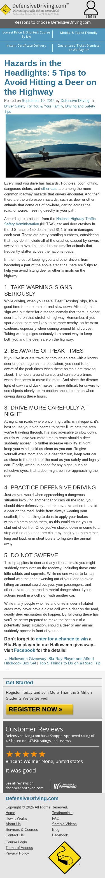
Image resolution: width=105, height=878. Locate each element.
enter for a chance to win (62, 639)
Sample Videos (64, 824)
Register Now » (35, 709)
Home (10, 813)
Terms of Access (19, 848)
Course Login (16, 842)
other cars (49, 188)
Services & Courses (22, 829)
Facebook (24, 650)
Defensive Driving (75, 101)
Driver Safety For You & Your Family (33, 106)
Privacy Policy (17, 853)
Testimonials (62, 813)
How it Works (16, 818)
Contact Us (15, 835)
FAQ (55, 818)
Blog (55, 829)
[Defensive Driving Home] (38, 9)
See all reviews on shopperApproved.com (24, 785)
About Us (13, 824)
